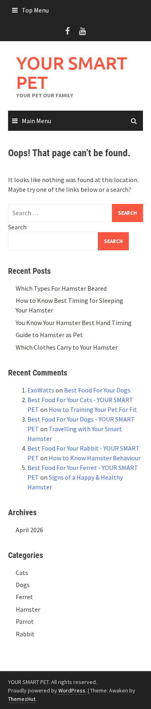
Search (17, 227)
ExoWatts (40, 390)
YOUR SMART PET (71, 72)
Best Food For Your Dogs (97, 390)
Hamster (28, 609)
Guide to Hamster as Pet (49, 335)
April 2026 (29, 530)
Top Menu (35, 10)
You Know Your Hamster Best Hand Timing (74, 323)
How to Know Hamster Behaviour (95, 458)
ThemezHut (21, 699)
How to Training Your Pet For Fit (93, 409)
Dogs (23, 585)
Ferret (24, 597)
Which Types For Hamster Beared (61, 288)
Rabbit (25, 634)
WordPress (71, 690)
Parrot (25, 621)
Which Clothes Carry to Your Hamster (67, 347)
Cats (22, 572)
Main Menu (36, 121)
